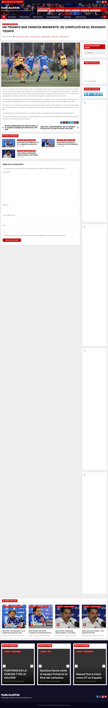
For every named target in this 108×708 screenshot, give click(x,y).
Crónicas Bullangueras (53, 17)
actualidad (52, 10)
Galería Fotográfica (16, 651)
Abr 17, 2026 (60, 146)
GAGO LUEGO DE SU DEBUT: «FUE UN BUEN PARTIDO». (93, 632)
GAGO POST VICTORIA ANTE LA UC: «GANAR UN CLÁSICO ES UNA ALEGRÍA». (28, 144)
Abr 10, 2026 (20, 157)
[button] (101, 17)
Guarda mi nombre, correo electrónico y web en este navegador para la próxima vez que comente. (35, 235)
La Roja (96, 651)
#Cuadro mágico (35, 36)
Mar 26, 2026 (87, 635)
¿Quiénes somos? (80, 17)
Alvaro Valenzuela (18, 635)
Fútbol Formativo (85, 10)
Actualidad (5, 24)
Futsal (49, 651)
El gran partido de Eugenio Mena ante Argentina (88, 674)
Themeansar (67, 705)
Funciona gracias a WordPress (46, 705)
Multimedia (67, 17)
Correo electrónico (9, 215)
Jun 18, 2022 (45, 681)
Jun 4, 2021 (81, 681)
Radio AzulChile (10, 7)
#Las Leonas (55, 36)
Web (4, 225)
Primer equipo (12, 17)
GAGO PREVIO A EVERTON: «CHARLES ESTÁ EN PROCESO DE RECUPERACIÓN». (67, 144)
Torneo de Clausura (95, 10)
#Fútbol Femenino (45, 36)
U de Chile (67, 10)
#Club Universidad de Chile (22, 36)
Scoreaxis (93, 81)
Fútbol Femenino (76, 10)
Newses (60, 705)
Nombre (6, 205)
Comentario (7, 172)
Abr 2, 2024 (9, 681)
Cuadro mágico (60, 10)
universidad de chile (43, 10)
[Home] (3, 17)
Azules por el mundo (88, 651)
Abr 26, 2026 (20, 146)
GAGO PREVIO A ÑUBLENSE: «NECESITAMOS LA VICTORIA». (28, 154)
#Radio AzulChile (64, 36)
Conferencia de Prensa (30, 140)
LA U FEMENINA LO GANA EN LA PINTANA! (16, 674)
